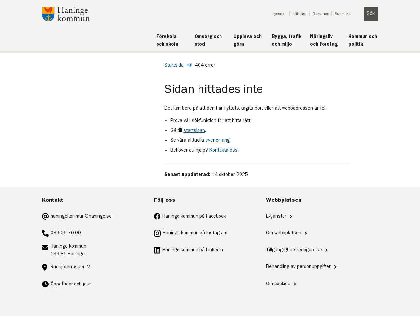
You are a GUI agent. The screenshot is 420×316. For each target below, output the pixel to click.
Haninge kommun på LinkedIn (192, 249)
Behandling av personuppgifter (298, 266)
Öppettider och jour (71, 284)
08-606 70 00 (66, 232)
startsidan (194, 130)
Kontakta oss (223, 150)
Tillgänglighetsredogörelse (294, 249)
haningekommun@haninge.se (81, 216)
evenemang (217, 140)
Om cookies (278, 283)
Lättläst (299, 14)
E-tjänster (276, 216)
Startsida (174, 65)
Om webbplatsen (283, 232)
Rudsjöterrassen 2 (70, 266)
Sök (371, 13)
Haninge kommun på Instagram (195, 232)
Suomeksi (343, 14)
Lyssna (278, 14)
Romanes (321, 14)
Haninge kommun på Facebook (194, 216)
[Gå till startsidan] (66, 19)
